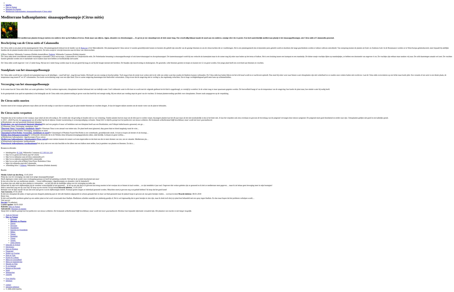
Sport (8, 270)
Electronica (10, 247)
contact (8, 285)
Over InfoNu (10, 279)
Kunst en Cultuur (12, 258)
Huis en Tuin (10, 255)
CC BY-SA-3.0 (46, 153)
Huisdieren (14, 228)
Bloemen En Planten (13, 9)
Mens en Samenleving (14, 262)
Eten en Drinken (12, 249)
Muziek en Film (11, 264)
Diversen (13, 226)
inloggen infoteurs (12, 287)
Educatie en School (13, 245)
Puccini (4, 202)
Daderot (52, 54)
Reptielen (13, 236)
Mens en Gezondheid (14, 260)
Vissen (12, 238)
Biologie (13, 219)
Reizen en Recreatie (13, 268)
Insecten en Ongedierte (19, 230)
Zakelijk (9, 275)
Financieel (9, 251)
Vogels (12, 240)
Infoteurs (9, 281)
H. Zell (19, 153)
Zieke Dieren (15, 243)
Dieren (12, 223)
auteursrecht (26, 120)
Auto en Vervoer (12, 215)
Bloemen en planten (18, 209)
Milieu (12, 232)
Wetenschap (10, 272)
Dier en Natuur (11, 7)
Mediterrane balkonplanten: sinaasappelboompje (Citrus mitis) (29, 11)
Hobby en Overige (13, 253)
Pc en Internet (11, 266)
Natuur (13, 234)
